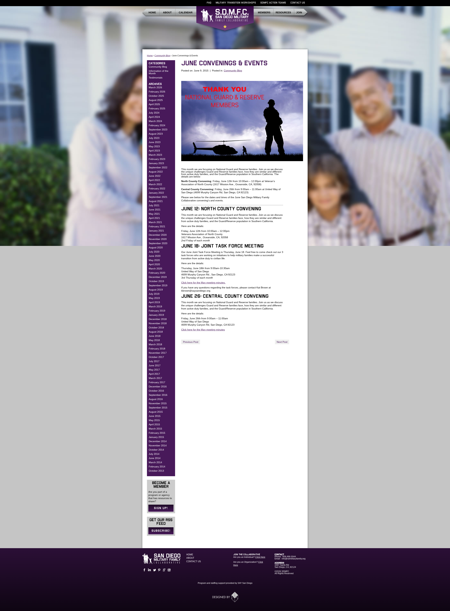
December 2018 (158, 319)
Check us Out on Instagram (169, 570)
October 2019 (156, 281)
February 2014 (157, 466)
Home (152, 12)
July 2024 (154, 112)
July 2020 (154, 251)
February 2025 (157, 108)
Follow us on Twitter (154, 570)
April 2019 (154, 302)
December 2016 (158, 386)
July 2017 (154, 361)
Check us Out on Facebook (144, 570)
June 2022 (154, 175)
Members (264, 12)
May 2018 (154, 340)
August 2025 (156, 100)
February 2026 (157, 91)
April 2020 (154, 264)
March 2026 (155, 87)
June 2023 (154, 142)
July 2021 (154, 205)
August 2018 (156, 331)
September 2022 (158, 167)
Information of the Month (158, 72)
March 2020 (155, 268)
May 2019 (154, 298)
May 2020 (154, 260)
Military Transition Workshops (236, 3)
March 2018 (155, 344)
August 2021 (156, 201)
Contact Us (297, 3)
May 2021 (154, 213)
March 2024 (155, 121)
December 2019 (158, 277)
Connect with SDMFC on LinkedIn (149, 570)
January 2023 (156, 163)
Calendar (185, 12)
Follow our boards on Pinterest (159, 570)
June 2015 (154, 416)
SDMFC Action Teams (273, 3)
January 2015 (156, 437)
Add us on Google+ (164, 570)
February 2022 (157, 188)
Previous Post (190, 342)
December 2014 (158, 441)
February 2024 (157, 125)
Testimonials (155, 77)
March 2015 (155, 428)
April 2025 (154, 104)
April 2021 (154, 218)
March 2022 (155, 184)
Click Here (260, 557)
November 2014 (158, 445)
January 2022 (156, 192)
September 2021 (158, 197)
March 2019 (155, 306)
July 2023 (154, 138)
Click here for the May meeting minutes (203, 329)
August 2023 (156, 133)
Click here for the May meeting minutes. (203, 282)
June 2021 (154, 209)
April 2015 (154, 424)
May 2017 (154, 369)
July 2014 (154, 454)
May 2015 (154, 420)
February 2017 (157, 382)
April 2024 (154, 116)
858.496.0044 (289, 556)
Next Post (282, 342)
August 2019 (156, 289)
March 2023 (155, 154)
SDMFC (225, 20)
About (167, 12)
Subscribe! (161, 530)
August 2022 (156, 171)
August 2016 (156, 399)
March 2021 (155, 222)
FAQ (209, 3)
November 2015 (158, 403)
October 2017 (156, 357)
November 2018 (158, 323)
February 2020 (157, 272)
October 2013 (156, 470)
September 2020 (158, 243)
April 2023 (154, 150)
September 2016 (158, 395)
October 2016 (156, 390)
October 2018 (156, 327)
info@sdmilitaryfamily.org (294, 558)
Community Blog (162, 55)
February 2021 (157, 226)
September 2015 (158, 407)
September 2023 (158, 129)
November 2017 (158, 352)
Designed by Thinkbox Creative (225, 597)
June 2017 (154, 365)
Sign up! (161, 508)
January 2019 (156, 314)
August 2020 (156, 247)
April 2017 (154, 373)
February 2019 (157, 310)
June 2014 (154, 458)
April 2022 (154, 180)
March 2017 (155, 378)
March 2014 (155, 462)
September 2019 (158, 285)
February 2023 (157, 159)
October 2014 (156, 449)
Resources (283, 12)
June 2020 (154, 256)
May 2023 (154, 146)
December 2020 (158, 234)
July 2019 (154, 293)
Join (299, 12)
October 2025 (156, 95)
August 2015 (156, 411)
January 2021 (156, 230)
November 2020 (158, 239)
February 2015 (157, 432)
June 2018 (154, 336)
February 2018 (157, 348)
